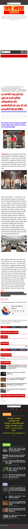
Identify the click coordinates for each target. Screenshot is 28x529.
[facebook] (10, 1)
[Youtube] (14, 408)
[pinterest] (13, 1)
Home (2, 86)
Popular (14, 349)
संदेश (3, 399)
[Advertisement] (14, 36)
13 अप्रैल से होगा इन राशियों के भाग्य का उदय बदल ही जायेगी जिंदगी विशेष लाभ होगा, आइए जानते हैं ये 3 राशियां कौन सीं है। (17, 367)
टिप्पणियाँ (3, 401)
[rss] (15, 1)
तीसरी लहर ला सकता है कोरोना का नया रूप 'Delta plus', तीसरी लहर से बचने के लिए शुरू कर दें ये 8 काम (17, 476)
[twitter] (12, 1)
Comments (23, 349)
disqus (13, 327)
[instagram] (17, 1)
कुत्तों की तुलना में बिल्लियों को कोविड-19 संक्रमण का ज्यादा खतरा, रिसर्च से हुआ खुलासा (17, 462)
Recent (5, 349)
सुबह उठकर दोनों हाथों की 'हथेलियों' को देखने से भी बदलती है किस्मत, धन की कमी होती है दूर (17, 384)
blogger (5, 327)
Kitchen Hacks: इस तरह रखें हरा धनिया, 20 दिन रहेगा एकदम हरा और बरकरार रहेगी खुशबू (17, 469)
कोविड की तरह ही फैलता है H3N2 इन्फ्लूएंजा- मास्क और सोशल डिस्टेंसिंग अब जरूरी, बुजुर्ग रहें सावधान (17, 450)
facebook (23, 327)
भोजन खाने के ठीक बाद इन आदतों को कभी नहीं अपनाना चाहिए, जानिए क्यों (17, 456)
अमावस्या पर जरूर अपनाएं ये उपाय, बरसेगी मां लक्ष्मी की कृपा (17, 497)
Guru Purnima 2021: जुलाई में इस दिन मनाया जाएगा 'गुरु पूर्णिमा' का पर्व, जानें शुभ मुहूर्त (16, 379)
